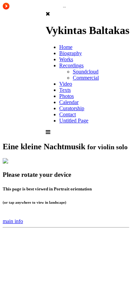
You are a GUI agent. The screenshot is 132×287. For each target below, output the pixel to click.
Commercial (86, 78)
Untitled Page (73, 120)
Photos (66, 96)
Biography (70, 53)
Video (65, 84)
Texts (65, 90)
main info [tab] (13, 221)
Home (65, 47)
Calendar (69, 102)
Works (66, 59)
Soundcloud (85, 71)
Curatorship (71, 108)
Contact (67, 114)
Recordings (71, 65)
